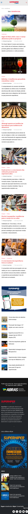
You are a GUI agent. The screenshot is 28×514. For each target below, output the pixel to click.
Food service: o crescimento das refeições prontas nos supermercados (13, 172)
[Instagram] (17, 511)
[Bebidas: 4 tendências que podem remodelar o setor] (14, 65)
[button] (14, 298)
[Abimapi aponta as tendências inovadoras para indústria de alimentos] (14, 109)
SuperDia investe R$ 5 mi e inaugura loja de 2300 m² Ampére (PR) (16, 335)
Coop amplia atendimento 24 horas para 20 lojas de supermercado (16, 367)
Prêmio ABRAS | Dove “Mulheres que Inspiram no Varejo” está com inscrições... (17, 477)
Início (3, 8)
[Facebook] (20, 511)
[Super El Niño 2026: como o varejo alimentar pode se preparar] (14, 23)
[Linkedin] (13, 511)
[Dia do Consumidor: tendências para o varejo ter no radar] (14, 202)
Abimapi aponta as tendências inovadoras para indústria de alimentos (12, 125)
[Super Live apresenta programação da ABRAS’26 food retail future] (5, 487)
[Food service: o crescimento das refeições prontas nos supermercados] (14, 156)
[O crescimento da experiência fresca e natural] (14, 247)
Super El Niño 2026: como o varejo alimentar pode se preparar (13, 38)
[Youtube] (23, 511)
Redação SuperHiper (7, 41)
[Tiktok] (27, 511)
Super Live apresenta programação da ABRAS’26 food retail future (17, 486)
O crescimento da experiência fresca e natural (12, 262)
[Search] (26, 2)
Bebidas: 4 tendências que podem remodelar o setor (13, 80)
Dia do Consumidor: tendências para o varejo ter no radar (13, 217)
